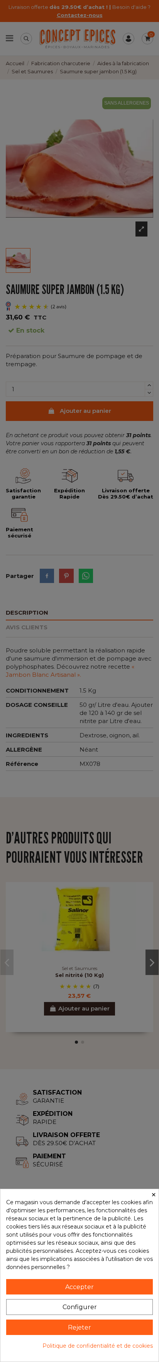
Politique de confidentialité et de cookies (97, 1345)
